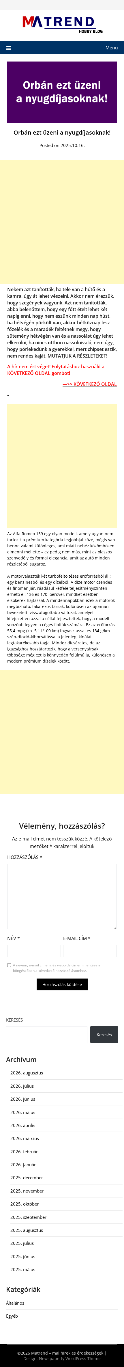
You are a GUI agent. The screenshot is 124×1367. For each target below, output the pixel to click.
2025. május (22, 1269)
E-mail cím (77, 938)
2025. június (22, 1256)
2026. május (22, 1112)
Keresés (14, 1020)
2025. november (27, 1191)
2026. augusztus (26, 1073)
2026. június (22, 1099)
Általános (15, 1303)
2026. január (23, 1164)
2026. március (24, 1138)
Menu (112, 47)
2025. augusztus (26, 1230)
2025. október (24, 1204)
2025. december (26, 1177)
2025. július (22, 1243)
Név (13, 938)
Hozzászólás (24, 857)
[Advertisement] (62, 222)
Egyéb (12, 1316)
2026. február (24, 1151)
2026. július (22, 1086)
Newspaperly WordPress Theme (70, 1358)
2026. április (22, 1125)
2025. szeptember (28, 1217)
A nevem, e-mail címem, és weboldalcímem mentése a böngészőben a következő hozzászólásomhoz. (56, 968)
